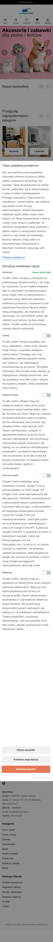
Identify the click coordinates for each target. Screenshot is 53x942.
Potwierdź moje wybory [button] (26, 759)
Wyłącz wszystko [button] (26, 750)
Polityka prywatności (13, 257)
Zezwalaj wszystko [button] (26, 769)
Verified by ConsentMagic (41, 778)
